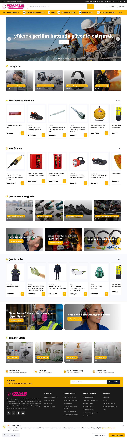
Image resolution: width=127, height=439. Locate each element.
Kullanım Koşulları (88, 406)
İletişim (95, 1)
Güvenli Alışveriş (68, 403)
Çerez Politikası (87, 416)
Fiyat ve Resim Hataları (110, 406)
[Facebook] (18, 413)
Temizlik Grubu (48, 403)
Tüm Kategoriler (11, 12)
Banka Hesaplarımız (109, 403)
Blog (102, 1)
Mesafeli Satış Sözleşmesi (71, 400)
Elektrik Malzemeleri (49, 406)
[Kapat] (123, 425)
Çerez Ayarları (11, 435)
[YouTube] (23, 413)
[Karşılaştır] (23, 106)
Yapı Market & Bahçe (50, 400)
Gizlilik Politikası (88, 403)
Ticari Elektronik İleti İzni (90, 400)
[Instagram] (9, 413)
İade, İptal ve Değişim (70, 411)
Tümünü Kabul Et (117, 435)
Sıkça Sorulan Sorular (70, 397)
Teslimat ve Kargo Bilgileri (90, 413)
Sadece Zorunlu (99, 435)
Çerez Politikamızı (108, 428)
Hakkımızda (88, 1)
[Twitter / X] (13, 413)
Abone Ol (115, 382)
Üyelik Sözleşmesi (88, 397)
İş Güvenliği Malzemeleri (51, 397)
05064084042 (121, 1)
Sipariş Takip (110, 1)
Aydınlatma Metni (88, 409)
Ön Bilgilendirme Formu (71, 415)
